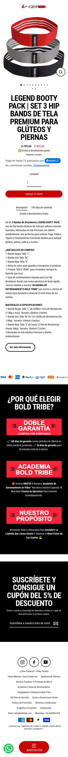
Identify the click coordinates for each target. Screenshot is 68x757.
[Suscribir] (55, 623)
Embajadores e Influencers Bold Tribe (34, 692)
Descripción (22, 207)
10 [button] (48, 85)
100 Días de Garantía (41, 207)
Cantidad (34, 174)
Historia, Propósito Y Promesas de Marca (34, 682)
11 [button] (33, 89)
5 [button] (33, 85)
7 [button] (39, 85)
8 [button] (42, 85)
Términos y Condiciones (45, 703)
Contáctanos (45, 708)
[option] (34, 47)
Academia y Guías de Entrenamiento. (34, 687)
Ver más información (20, 347)
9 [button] (45, 85)
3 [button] (27, 85)
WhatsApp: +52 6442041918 (47, 713)
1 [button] (21, 85)
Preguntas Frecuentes (26, 708)
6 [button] (36, 85)
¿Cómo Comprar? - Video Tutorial (34, 671)
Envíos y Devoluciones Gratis (34, 213)
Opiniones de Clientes (50, 676)
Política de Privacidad (22, 703)
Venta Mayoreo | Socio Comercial (22, 676)
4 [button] (30, 85)
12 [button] (36, 89)
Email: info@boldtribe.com (20, 713)
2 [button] (24, 85)
